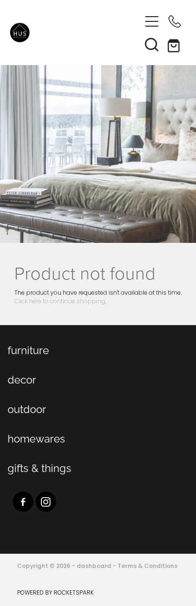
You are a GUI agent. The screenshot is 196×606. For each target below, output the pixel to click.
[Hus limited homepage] (75, 32)
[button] (151, 44)
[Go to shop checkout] (174, 44)
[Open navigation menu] (151, 21)
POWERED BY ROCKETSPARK (55, 593)
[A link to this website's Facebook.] (23, 501)
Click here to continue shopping (59, 302)
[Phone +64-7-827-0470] (174, 21)
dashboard (94, 566)
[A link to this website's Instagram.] (46, 501)
